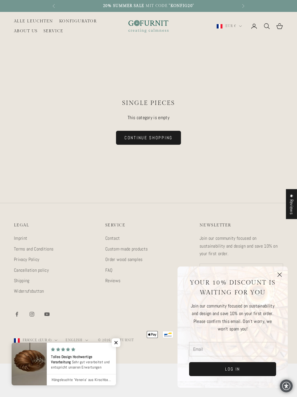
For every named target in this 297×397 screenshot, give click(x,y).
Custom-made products (126, 249)
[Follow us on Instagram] (32, 314)
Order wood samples (124, 259)
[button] (116, 342)
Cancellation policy (31, 270)
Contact (112, 238)
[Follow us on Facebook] (17, 314)
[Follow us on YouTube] (47, 314)
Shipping (22, 281)
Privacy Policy (26, 259)
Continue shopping (148, 137)
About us (26, 30)
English (74, 340)
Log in (232, 369)
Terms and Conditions (33, 249)
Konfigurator (78, 21)
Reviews (112, 281)
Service (54, 30)
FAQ (109, 270)
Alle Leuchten (33, 21)
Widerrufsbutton (29, 291)
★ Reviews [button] (292, 204)
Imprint (20, 238)
